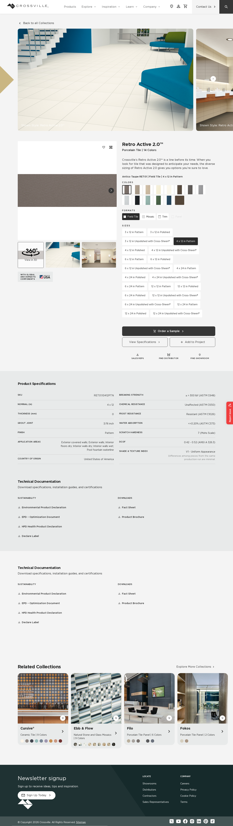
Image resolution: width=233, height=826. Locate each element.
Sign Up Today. (37, 795)
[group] (63, 255)
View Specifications (142, 342)
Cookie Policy (188, 795)
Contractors (149, 795)
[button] (213, 78)
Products (70, 6)
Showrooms (149, 783)
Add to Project (195, 342)
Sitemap (81, 822)
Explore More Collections (193, 666)
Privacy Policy (188, 789)
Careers (184, 783)
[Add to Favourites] (103, 147)
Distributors (149, 789)
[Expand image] (110, 147)
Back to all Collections (38, 23)
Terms (183, 802)
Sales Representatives (156, 802)
